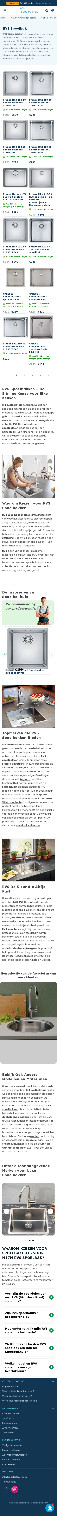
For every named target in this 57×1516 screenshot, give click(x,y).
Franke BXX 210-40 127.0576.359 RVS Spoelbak (40, 249)
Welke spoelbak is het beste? (17, 1396)
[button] (47, 10)
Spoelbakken (8, 1418)
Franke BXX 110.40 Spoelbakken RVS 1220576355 (40, 103)
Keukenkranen (9, 1423)
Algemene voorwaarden (14, 1454)
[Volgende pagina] (48, 375)
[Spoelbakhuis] (28, 11)
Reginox (28, 1209)
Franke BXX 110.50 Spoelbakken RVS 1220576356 (40, 150)
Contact (28, 1472)
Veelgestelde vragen (12, 1445)
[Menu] (4, 10)
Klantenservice (28, 1440)
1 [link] (8, 375)
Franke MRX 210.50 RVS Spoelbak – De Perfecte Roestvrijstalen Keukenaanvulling (40, 199)
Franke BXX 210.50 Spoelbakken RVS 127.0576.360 (14, 346)
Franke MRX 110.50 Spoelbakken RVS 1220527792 (14, 150)
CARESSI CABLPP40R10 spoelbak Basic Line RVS (38, 347)
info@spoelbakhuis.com (14, 1477)
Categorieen (28, 1408)
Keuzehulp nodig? (28, 1381)
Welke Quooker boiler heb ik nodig (19, 1400)
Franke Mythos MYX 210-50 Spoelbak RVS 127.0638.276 (14, 197)
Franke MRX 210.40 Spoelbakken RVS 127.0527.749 (14, 249)
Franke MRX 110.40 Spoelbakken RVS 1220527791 (14, 103)
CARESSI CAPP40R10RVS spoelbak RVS (12, 297)
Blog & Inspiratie (10, 1386)
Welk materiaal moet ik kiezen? (18, 1391)
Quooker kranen (10, 1413)
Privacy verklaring (11, 1450)
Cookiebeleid (8, 1464)
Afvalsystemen (10, 1427)
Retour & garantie (11, 1459)
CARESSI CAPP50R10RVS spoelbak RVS (38, 297)
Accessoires (8, 1432)
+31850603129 (9, 1481)
